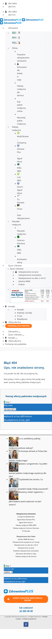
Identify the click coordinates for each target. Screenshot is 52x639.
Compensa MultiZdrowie (26, 517)
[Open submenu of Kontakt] (17, 338)
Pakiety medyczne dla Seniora (26, 556)
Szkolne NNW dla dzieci (26, 539)
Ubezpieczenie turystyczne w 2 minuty (26, 542)
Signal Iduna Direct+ (26, 522)
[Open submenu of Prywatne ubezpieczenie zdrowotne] (19, 332)
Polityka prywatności (29, 619)
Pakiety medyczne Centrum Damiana (26, 528)
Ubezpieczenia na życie (26, 548)
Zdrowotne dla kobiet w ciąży (26, 554)
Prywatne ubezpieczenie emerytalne (26, 551)
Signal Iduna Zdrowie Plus (26, 519)
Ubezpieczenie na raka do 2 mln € (26, 545)
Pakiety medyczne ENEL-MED (26, 525)
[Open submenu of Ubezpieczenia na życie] (23, 335)
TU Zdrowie (26, 531)
